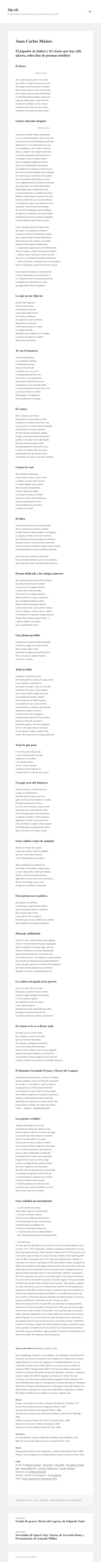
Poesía (45, 1500)
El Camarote (55, 1475)
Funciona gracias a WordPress (26, 1557)
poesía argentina (75, 1500)
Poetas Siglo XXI (28, 1468)
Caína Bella (59, 1465)
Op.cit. (13, 10)
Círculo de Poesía (67, 1468)
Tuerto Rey (48, 1465)
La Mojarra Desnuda (37, 1472)
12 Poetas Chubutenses (48, 1468)
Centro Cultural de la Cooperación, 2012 (39, 1479)
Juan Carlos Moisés (59, 1500)
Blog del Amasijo (33, 1465)
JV (38, 1500)
